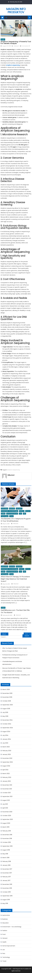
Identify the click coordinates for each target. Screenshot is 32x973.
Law (20, 513)
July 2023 (5, 743)
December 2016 (7, 884)
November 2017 (7, 873)
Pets (24, 513)
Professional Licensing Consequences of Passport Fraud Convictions (14, 656)
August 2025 (6, 708)
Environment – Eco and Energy (11, 927)
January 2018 (6, 865)
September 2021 (7, 796)
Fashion (22, 511)
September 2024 (7, 728)
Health (3, 39)
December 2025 (7, 693)
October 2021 (6, 793)
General (28, 511)
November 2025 (7, 697)
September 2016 (7, 896)
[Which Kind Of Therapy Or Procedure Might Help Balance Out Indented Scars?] (16, 554)
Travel (11, 516)
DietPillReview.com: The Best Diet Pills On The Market (15, 611)
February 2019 (6, 831)
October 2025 (6, 701)
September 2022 (7, 762)
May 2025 (5, 716)
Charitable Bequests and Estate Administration (12, 663)
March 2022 (6, 773)
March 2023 (6, 747)
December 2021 (7, 785)
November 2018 (7, 838)
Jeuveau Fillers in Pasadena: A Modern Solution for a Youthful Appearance (28, 634)
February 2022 (6, 777)
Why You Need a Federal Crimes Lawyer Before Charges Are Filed (14, 649)
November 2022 (7, 758)
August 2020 (6, 823)
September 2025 (7, 705)
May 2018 (5, 854)
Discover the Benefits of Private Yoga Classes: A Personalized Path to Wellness (16, 669)
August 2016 (6, 899)
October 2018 (6, 842)
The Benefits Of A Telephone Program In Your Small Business (16, 520)
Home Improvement (12, 513)
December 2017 (7, 869)
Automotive (4, 508)
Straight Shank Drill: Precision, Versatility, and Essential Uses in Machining (16, 676)
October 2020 (6, 815)
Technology (4, 516)
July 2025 (5, 712)
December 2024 (7, 720)
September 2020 (7, 819)
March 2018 (5, 857)
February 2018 (6, 861)
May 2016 (5, 903)
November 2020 (7, 812)
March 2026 (6, 689)
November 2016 (7, 888)
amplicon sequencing (13, 65)
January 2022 (6, 781)
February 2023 (6, 750)
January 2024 (6, 739)
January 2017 (6, 880)
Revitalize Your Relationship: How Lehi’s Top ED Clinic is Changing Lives (5, 634)
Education (19, 508)
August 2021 (6, 800)
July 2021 (5, 804)
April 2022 (5, 770)
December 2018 (7, 835)
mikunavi (16, 46)
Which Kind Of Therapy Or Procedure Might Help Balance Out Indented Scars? (15, 578)
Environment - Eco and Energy (9, 511)
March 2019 (5, 827)
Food (3, 934)
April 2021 (5, 808)
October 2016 (6, 892)
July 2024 (5, 735)
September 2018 (7, 846)
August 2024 (6, 731)
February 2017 (6, 877)
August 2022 (6, 766)
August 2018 (6, 850)
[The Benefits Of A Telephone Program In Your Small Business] (16, 497)
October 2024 (6, 724)
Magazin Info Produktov (16, 10)
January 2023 (6, 754)
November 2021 (7, 789)
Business (12, 508)
